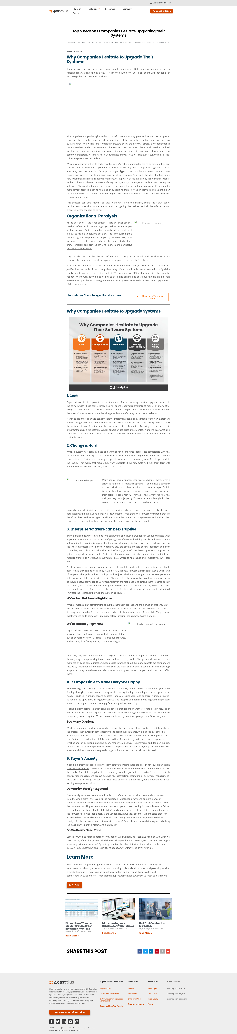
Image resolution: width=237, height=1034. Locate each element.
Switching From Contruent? (177, 999)
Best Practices (97, 42)
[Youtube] (70, 1021)
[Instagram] (77, 1021)
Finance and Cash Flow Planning (111, 1006)
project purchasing (104, 775)
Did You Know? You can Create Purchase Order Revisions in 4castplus (78, 926)
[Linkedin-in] (64, 1021)
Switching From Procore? (176, 988)
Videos (150, 1004)
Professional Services (136, 1004)
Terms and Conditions (69, 1028)
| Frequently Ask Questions (86, 1028)
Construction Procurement (109, 993)
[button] (140, 951)
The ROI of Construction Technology (152, 925)
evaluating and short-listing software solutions (126, 193)
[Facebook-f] (51, 1021)
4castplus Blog (153, 999)
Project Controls (105, 988)
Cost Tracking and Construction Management (111, 1000)
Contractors (132, 993)
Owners (131, 988)
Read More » (72, 935)
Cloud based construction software (158, 42)
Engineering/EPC (134, 999)
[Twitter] (58, 1021)
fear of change (146, 479)
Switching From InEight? (176, 993)
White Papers (153, 988)
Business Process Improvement (113, 42)
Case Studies (152, 993)
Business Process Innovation (135, 42)
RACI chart (81, 746)
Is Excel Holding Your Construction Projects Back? (118, 925)
